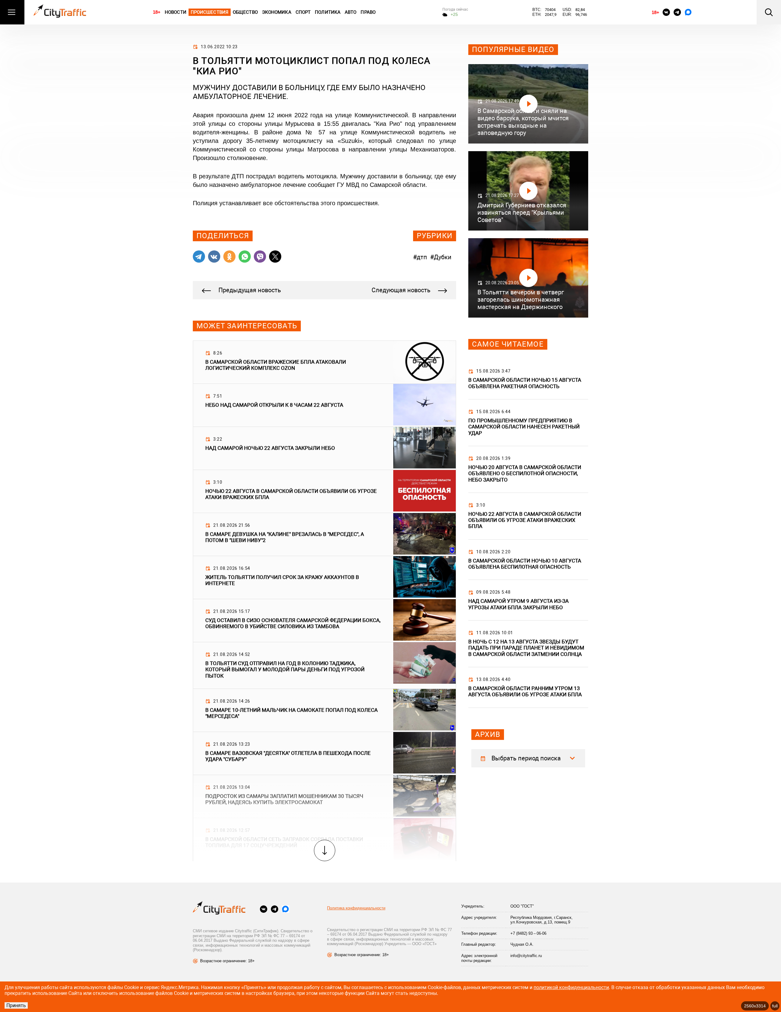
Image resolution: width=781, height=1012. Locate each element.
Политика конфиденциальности (356, 908)
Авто (350, 12)
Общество (245, 12)
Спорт (303, 12)
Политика (327, 12)
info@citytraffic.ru (526, 955)
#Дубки (441, 257)
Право (368, 12)
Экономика (276, 12)
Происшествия (210, 12)
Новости (175, 12)
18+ (156, 12)
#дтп (420, 257)
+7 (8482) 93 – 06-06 (528, 933)
